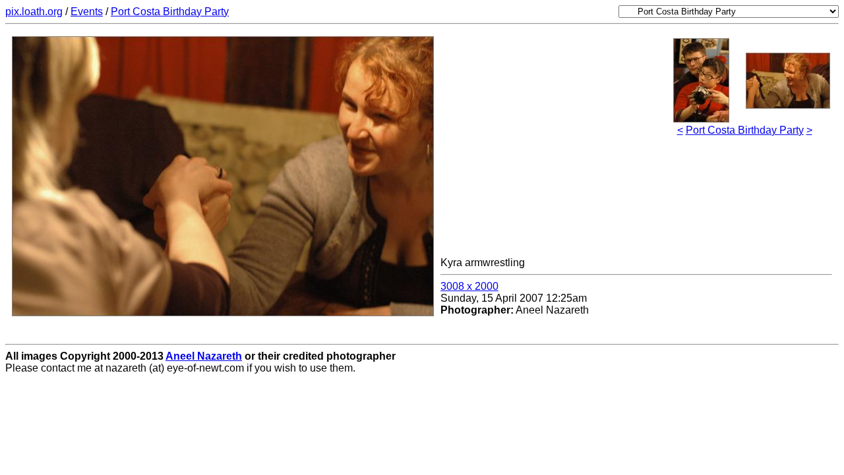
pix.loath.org (34, 11)
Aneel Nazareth (204, 356)
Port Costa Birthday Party (170, 11)
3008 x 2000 (469, 286)
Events (87, 11)
